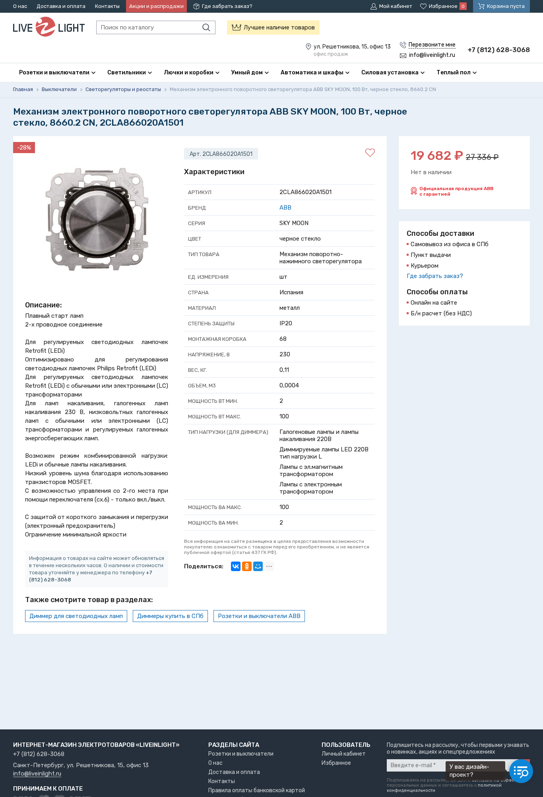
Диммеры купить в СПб (170, 616)
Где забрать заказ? (227, 6)
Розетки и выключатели (240, 753)
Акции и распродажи (156, 6)
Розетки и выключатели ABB (259, 616)
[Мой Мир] (258, 566)
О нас (20, 6)
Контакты (107, 6)
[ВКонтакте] (235, 566)
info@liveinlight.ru (37, 774)
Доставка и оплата (61, 6)
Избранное (336, 763)
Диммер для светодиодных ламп (76, 616)
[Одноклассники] (247, 566)
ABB (285, 207)
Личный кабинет (344, 753)
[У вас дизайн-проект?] (521, 771)
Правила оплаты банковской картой (256, 790)
